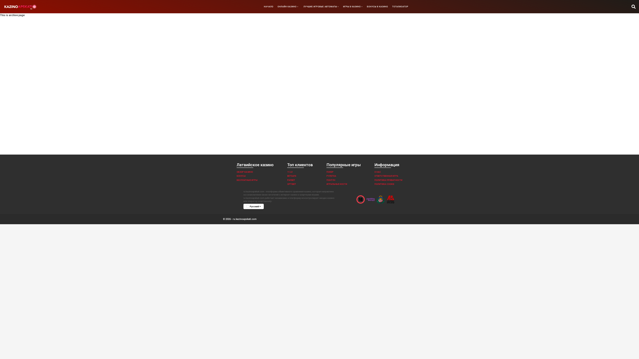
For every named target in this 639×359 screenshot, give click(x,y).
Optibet (291, 184)
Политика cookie (384, 184)
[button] (634, 6)
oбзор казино (245, 172)
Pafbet (291, 180)
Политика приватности (388, 180)
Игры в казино (352, 6)
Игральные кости (336, 184)
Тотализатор (400, 6)
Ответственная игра (386, 176)
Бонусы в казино (377, 6)
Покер (329, 172)
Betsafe (291, 176)
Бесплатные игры (247, 180)
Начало (268, 6)
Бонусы (241, 176)
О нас (377, 172)
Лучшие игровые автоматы (320, 6)
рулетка (331, 176)
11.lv (290, 172)
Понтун (330, 180)
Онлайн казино (287, 6)
